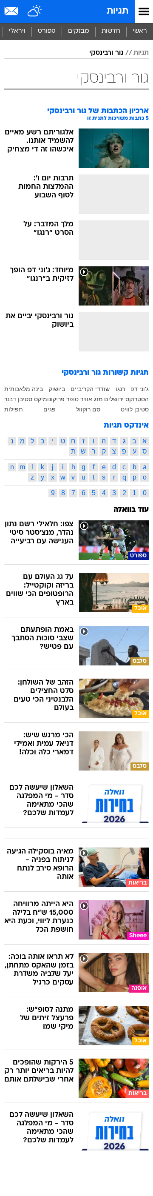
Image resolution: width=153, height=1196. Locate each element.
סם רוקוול (88, 409)
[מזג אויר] (35, 11)
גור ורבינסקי (106, 53)
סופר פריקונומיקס (56, 399)
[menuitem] (110, 31)
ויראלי (17, 31)
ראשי (140, 31)
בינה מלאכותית (23, 388)
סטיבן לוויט (135, 409)
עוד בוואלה (131, 510)
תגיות (117, 11)
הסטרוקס (137, 399)
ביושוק (57, 388)
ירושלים (114, 399)
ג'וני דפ (139, 388)
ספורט (47, 31)
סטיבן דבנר (18, 399)
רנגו (120, 388)
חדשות (111, 31)
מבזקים (78, 31)
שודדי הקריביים (90, 388)
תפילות (13, 409)
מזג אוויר (91, 399)
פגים (49, 409)
